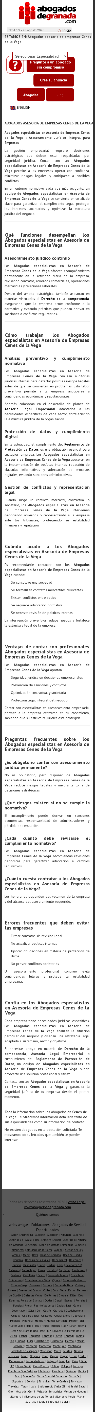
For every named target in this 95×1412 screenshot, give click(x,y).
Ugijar (33, 1386)
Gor (38, 1310)
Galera (77, 1305)
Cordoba (47, 1285)
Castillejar (29, 1275)
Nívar (24, 1356)
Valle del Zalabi (77, 1386)
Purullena (58, 1371)
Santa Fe (74, 1376)
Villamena (16, 1396)
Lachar (23, 1336)
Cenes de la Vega (58, 1275)
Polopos (65, 1366)
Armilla (16, 1255)
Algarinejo (69, 1240)
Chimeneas (16, 1280)
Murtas (67, 1351)
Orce (45, 1356)
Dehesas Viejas (33, 1295)
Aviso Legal (77, 1202)
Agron (14, 1235)
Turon (24, 1386)
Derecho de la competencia (65, 298)
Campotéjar (29, 1270)
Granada (58, 1310)
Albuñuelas (16, 1240)
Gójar (31, 1310)
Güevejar (77, 1315)
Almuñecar (18, 1250)
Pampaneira (16, 1361)
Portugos (78, 1366)
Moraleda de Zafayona (24, 1351)
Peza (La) (64, 1361)
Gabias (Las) (63, 1305)
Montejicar (59, 1346)
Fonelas (18, 1305)
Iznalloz (56, 1326)
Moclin (81, 1341)
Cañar (41, 1270)
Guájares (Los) (30, 1315)
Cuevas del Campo (29, 1290)
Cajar (60, 1265)
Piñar (75, 1361)
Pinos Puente (41, 1366)
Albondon (53, 1235)
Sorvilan (31, 1381)
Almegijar (67, 1245)
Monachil (31, 1346)
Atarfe (26, 1255)
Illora (28, 1326)
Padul (83, 1356)
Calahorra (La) (74, 1265)
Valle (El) (60, 1386)
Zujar (65, 1401)
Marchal (69, 1341)
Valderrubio (46, 1386)
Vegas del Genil (25, 1391)
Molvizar (18, 1346)
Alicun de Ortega (49, 1245)
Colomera (35, 1285)
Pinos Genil (23, 1366)
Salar (18, 1376)
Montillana (74, 1346)
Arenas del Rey (74, 1250)
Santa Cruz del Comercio (52, 1376)
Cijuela (56, 1280)
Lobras (80, 1336)
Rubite (82, 1371)
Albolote (40, 1235)
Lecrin (58, 1336)
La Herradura (71, 1331)
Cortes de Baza (64, 1285)
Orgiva (54, 1356)
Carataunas (78, 1270)
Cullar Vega (59, 1290)
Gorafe (47, 1310)
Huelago (15, 1320)
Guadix (15, 1315)
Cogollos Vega (19, 1285)
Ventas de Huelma (75, 1391)
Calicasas (14, 1270)
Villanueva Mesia (65, 1396)
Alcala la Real (32, 1240)
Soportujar (18, 1381)
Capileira (64, 1270)
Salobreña (29, 1376)
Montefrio (45, 1346)
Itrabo (45, 1326)
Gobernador (18, 1310)
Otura (73, 1356)
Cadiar (51, 1265)
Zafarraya (30, 1401)
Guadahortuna (74, 1310)
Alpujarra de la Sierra (39, 1250)
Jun (49, 1331)
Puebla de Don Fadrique (22, 1371)
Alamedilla (27, 1235)
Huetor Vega (16, 1326)
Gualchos (46, 1315)
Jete (42, 1331)
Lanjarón (34, 1336)
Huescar (40, 1320)
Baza (35, 1255)
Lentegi (69, 1336)
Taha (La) (44, 1381)
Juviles (57, 1331)
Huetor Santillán (57, 1320)
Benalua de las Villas (37, 1260)
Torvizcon (76, 1381)
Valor (11, 1391)
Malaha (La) (42, 1341)
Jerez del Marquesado (25, 1331)
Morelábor (46, 1351)
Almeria (79, 1245)
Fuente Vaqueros (44, 1305)
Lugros (21, 1341)
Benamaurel (59, 1260)
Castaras (16, 1275)
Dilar (73, 1295)
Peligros (51, 1361)
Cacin (42, 1265)
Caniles (51, 1270)
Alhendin (31, 1245)
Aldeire (47, 1240)
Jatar (73, 1326)
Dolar (81, 1295)
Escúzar (68, 1300)
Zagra (42, 1401)
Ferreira (80, 1300)
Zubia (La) (54, 1401)
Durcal (58, 1300)
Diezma (63, 1295)
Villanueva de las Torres (38, 1396)
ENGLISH (23, 107)
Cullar (46, 1290)
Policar (55, 1366)
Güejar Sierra (62, 1315)
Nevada (78, 1351)
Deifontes (50, 1295)
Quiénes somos (47, 1214)
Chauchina (77, 1275)
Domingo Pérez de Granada (26, 1300)
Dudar (48, 1300)
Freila (28, 1305)
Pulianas (45, 1371)
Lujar (30, 1341)
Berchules (75, 1260)
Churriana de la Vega (37, 1280)
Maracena (57, 1341)
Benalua (18, 1260)
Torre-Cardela (60, 1381)
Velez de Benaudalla (49, 1391)
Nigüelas (13, 1356)
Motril (57, 1351)
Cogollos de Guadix (74, 1280)
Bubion (16, 1265)
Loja (12, 1341)
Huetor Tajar (76, 1320)
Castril (41, 1275)
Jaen (65, 1326)
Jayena (82, 1326)
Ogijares (35, 1356)
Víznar (81, 1396)
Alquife (58, 1250)
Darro (71, 1290)
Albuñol (77, 1235)
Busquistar (29, 1265)
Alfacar (57, 1240)
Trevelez (13, 1386)
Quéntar (71, 1371)
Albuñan (66, 1235)
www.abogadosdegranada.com (47, 1207)
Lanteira (47, 1336)
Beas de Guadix (72, 1255)
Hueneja (27, 1320)
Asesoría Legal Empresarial (30, 409)
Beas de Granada (50, 1255)
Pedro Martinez (35, 1361)
